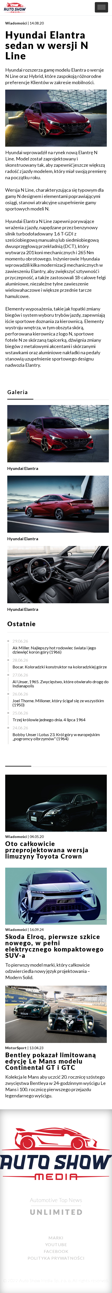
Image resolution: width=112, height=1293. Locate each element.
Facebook (56, 1251)
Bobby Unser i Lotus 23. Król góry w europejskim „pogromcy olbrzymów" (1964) (56, 736)
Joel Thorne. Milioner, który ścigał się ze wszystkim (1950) (58, 702)
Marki (56, 1237)
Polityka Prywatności (56, 1257)
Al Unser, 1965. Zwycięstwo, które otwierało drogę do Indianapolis (61, 683)
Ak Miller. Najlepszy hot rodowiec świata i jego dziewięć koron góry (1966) (54, 649)
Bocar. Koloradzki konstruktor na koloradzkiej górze (60, 666)
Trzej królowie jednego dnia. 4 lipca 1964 (49, 719)
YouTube (56, 1244)
